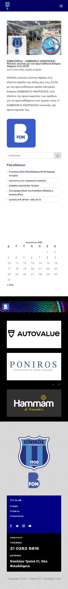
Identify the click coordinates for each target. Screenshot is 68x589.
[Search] (57, 155)
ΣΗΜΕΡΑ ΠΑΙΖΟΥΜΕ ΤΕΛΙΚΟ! (24, 185)
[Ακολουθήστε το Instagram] (23, 525)
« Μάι (10, 284)
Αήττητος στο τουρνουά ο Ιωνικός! (27, 180)
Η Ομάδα (14, 506)
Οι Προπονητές (17, 516)
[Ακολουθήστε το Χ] (17, 525)
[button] (58, 384)
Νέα (22, 69)
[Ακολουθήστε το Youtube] (29, 525)
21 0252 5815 (24, 548)
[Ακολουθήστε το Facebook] (10, 525)
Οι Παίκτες (14, 511)
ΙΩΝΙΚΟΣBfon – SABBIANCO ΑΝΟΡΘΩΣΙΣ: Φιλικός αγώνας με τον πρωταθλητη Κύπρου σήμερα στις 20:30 (34, 64)
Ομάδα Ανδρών (33, 69)
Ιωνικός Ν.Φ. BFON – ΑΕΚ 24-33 (25, 199)
